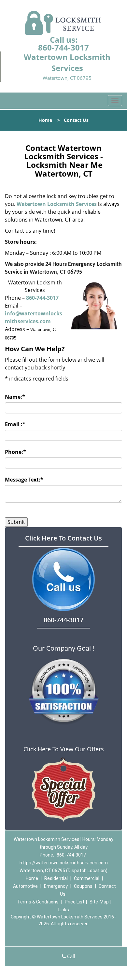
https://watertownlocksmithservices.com (64, 862)
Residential (56, 878)
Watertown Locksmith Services (57, 204)
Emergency (56, 886)
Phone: (15, 451)
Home (45, 120)
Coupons (83, 886)
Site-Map (99, 901)
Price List (74, 901)
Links (63, 909)
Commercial (86, 878)
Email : (15, 424)
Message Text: (24, 479)
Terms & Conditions (38, 901)
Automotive (25, 886)
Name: (15, 396)
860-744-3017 (63, 47)
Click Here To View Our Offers (63, 749)
